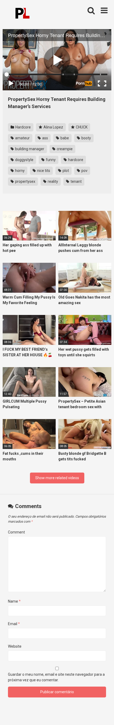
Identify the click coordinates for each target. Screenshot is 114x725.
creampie (64, 149)
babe (64, 138)
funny (50, 160)
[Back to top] (104, 714)
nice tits (43, 170)
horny (19, 170)
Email (14, 624)
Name (14, 601)
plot (65, 170)
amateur (22, 138)
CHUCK (81, 127)
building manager (29, 149)
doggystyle (23, 160)
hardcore (75, 160)
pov (84, 170)
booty (86, 138)
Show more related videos (57, 478)
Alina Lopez (53, 127)
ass (44, 138)
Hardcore (23, 127)
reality (52, 181)
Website (14, 646)
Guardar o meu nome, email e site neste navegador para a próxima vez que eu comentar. (56, 677)
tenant (76, 181)
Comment (16, 532)
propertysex (24, 181)
